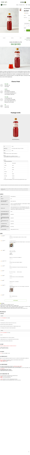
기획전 (26, 4)
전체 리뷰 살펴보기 (15, 300)
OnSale (17, 4)
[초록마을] (23, 2)
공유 (25, 30)
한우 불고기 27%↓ (22, 4)
